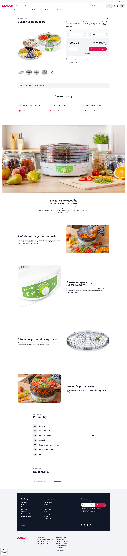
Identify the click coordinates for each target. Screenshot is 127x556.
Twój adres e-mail (86, 502)
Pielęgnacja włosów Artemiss (45, 539)
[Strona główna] (3, 9)
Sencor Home (41, 537)
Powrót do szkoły (26, 516)
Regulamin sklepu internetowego (61, 538)
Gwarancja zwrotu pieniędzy (52, 514)
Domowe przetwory (27, 514)
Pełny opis (69, 26)
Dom (22, 504)
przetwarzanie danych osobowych (90, 511)
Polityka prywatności (62, 541)
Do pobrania (57, 481)
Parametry (29, 85)
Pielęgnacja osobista (27, 507)
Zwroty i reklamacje (61, 545)
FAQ (45, 511)
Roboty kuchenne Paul (43, 541)
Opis (20, 85)
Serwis (46, 507)
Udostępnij (106, 18)
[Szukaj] (109, 6)
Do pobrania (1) (39, 85)
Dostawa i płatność (61, 543)
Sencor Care (48, 518)
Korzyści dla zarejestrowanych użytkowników (61, 549)
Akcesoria (24, 511)
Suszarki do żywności (39, 9)
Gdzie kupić (47, 509)
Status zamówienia (49, 502)
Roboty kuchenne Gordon (44, 544)
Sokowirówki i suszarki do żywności (22, 9)
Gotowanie (8, 9)
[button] (97, 49)
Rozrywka (24, 509)
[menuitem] (19, 6)
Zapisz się (100, 505)
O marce (46, 516)
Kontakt (46, 504)
